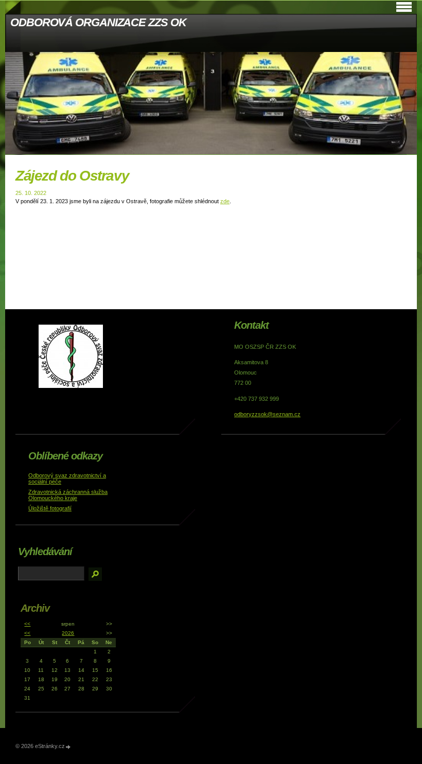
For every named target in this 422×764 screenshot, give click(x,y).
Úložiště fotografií (50, 508)
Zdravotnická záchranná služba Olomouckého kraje (68, 495)
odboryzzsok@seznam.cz (267, 414)
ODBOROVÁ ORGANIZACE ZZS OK (98, 22)
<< (27, 624)
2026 (68, 633)
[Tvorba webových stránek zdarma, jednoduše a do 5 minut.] (68, 746)
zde (225, 201)
